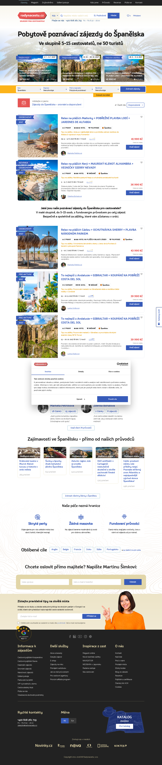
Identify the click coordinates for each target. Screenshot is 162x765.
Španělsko (107, 128)
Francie (77, 549)
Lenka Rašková (73, 354)
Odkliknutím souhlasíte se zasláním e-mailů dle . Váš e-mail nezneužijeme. (53, 623)
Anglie (54, 549)
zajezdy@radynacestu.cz (27, 725)
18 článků (56, 411)
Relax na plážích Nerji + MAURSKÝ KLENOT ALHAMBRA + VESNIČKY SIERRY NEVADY (35, 73)
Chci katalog (124, 726)
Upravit (79, 399)
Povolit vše (112, 399)
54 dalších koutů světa (132, 550)
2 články (99, 411)
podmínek (61, 623)
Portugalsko (112, 549)
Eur (72, 721)
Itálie (99, 549)
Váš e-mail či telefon (81, 579)
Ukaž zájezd (134, 147)
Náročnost (92, 139)
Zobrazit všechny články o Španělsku (81, 496)
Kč (65, 721)
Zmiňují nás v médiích (81, 739)
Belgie (66, 549)
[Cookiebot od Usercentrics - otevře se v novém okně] (118, 364)
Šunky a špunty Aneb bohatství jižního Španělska (54, 464)
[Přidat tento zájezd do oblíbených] (141, 117)
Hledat (113, 15)
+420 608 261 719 (74, 20)
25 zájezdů (70, 411)
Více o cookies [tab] (114, 371)
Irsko (88, 549)
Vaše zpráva (26, 579)
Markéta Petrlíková (75, 153)
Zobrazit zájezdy (133, 89)
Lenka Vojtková (73, 308)
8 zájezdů (112, 411)
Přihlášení (137, 16)
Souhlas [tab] (48, 371)
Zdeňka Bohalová (75, 196)
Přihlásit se (91, 616)
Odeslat (133, 582)
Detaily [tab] (81, 371)
